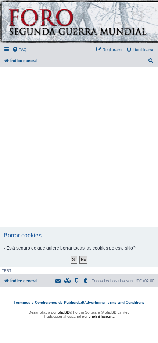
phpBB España (102, 316)
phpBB (63, 312)
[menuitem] (19, 49)
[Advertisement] (79, 147)
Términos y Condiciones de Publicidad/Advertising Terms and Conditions (79, 302)
